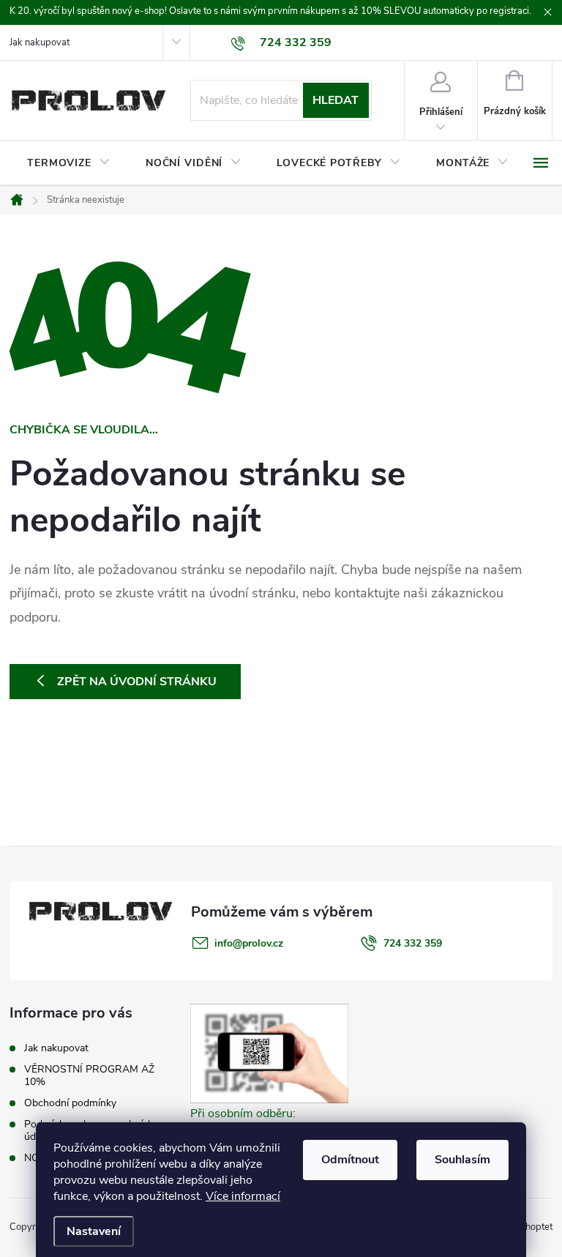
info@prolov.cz (248, 943)
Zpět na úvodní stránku (137, 682)
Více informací (243, 1196)
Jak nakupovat (40, 42)
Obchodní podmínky (70, 1103)
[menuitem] (69, 163)
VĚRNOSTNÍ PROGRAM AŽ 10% (89, 1075)
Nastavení (94, 1231)
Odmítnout (350, 1160)
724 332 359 (412, 943)
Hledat (335, 100)
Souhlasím (462, 1160)
